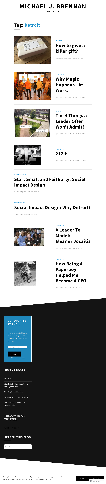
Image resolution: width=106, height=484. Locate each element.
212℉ (62, 154)
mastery (59, 41)
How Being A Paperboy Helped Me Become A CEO (71, 272)
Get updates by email (17, 322)
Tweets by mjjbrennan (11, 428)
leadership (60, 149)
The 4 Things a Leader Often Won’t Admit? (71, 121)
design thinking (20, 174)
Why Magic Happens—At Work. (69, 84)
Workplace (60, 74)
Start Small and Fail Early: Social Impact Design (50, 182)
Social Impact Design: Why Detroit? (52, 207)
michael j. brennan (53, 6)
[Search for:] (18, 447)
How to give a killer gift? (70, 48)
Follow (14, 354)
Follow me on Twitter (14, 417)
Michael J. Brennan (64, 58)
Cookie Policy (46, 479)
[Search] (101, 19)
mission (58, 111)
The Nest (7, 379)
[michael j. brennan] (5, 19)
